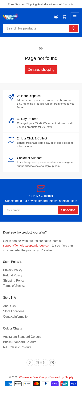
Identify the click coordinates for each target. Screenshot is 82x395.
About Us (9, 306)
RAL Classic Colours (17, 347)
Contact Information (16, 316)
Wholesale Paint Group (33, 377)
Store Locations (13, 311)
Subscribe (68, 210)
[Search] (73, 28)
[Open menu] (75, 16)
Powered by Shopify (61, 377)
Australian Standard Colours (22, 336)
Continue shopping (41, 69)
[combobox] (41, 28)
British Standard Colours (19, 342)
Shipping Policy (13, 280)
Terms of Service (14, 285)
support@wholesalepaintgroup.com (27, 245)
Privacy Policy (12, 270)
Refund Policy (12, 275)
